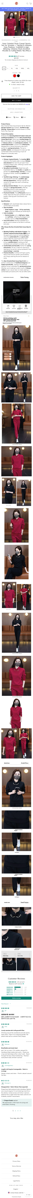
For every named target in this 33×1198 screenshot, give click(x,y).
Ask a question (16, 112)
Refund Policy (16, 1176)
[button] (13, 56)
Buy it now (16, 100)
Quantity (16, 88)
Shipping (14, 60)
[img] (5, 1008)
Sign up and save (16, 1185)
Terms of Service (16, 1166)
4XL (28, 68)
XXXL (22, 68)
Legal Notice (16, 1181)
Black (18, 75)
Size (16, 65)
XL (12, 68)
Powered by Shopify (16, 1196)
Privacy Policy (16, 1161)
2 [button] (15, 1110)
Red (14, 75)
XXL (17, 68)
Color (16, 72)
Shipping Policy (16, 1171)
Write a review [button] (16, 998)
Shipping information (16, 109)
